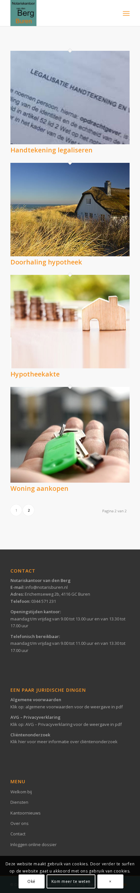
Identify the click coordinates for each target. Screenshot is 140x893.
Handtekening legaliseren (51, 150)
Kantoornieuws (25, 813)
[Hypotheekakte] (70, 367)
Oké (31, 881)
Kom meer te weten (71, 881)
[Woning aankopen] (70, 481)
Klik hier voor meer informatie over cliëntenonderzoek (64, 741)
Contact (17, 834)
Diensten (19, 802)
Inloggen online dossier (33, 844)
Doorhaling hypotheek (46, 262)
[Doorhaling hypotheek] (70, 255)
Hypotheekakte (35, 374)
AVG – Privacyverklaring (35, 717)
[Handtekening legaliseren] (70, 143)
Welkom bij (21, 792)
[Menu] (125, 13)
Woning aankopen (39, 488)
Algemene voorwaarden (35, 699)
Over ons (19, 823)
